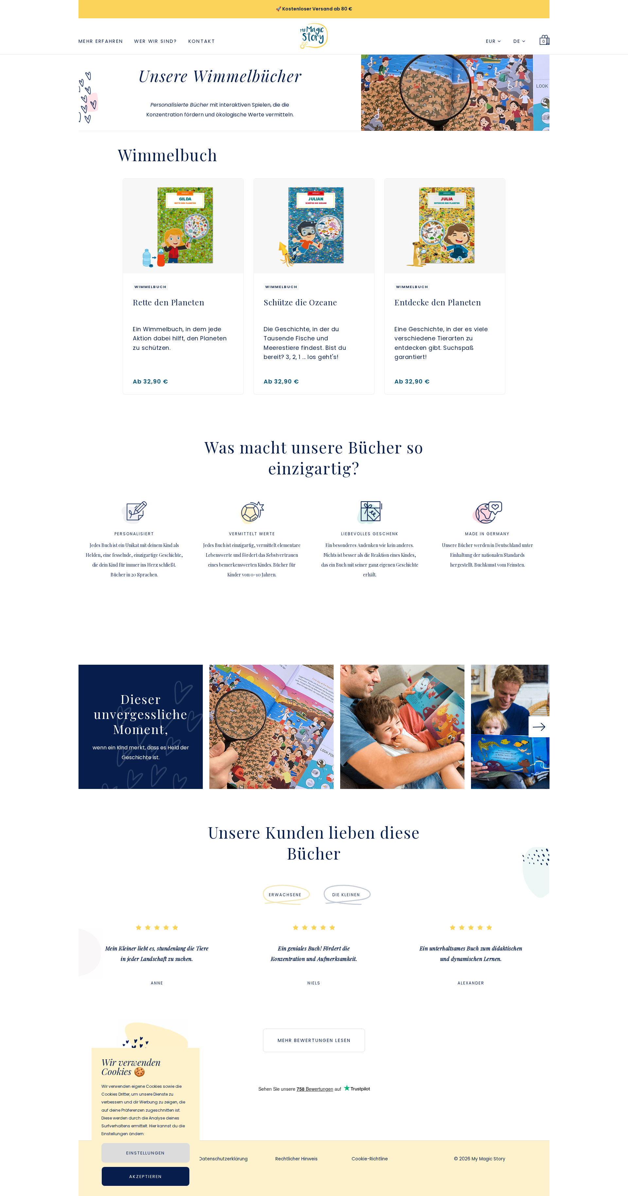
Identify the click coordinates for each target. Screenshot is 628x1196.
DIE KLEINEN (346, 894)
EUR (492, 41)
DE (518, 41)
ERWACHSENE (285, 894)
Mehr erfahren (100, 41)
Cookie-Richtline (370, 1159)
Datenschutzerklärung (223, 1159)
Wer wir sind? (155, 41)
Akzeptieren (145, 1176)
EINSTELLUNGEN (145, 1153)
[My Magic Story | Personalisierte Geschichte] (314, 51)
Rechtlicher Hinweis (296, 1159)
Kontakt (201, 41)
